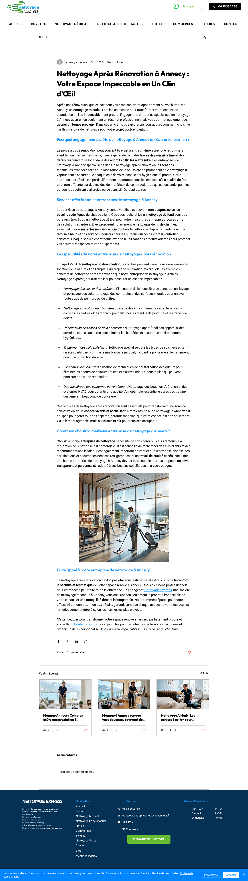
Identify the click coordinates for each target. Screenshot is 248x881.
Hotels (80, 826)
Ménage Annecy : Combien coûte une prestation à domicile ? (63, 717)
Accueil (80, 806)
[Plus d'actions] (189, 62)
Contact (81, 845)
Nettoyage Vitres (86, 840)
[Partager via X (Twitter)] (67, 641)
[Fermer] (243, 875)
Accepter (231, 875)
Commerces (83, 830)
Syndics (80, 835)
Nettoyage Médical (87, 816)
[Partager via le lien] (85, 641)
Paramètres (211, 875)
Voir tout (204, 672)
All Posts (43, 37)
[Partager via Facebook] (58, 641)
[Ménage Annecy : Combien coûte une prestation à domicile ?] (65, 694)
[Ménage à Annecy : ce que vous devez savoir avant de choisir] (124, 694)
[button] (204, 37)
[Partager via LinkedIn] (76, 641)
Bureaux (81, 811)
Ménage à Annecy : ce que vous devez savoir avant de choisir (122, 717)
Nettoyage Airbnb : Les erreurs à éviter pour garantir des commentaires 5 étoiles (182, 717)
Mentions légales (86, 856)
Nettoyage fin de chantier (91, 821)
